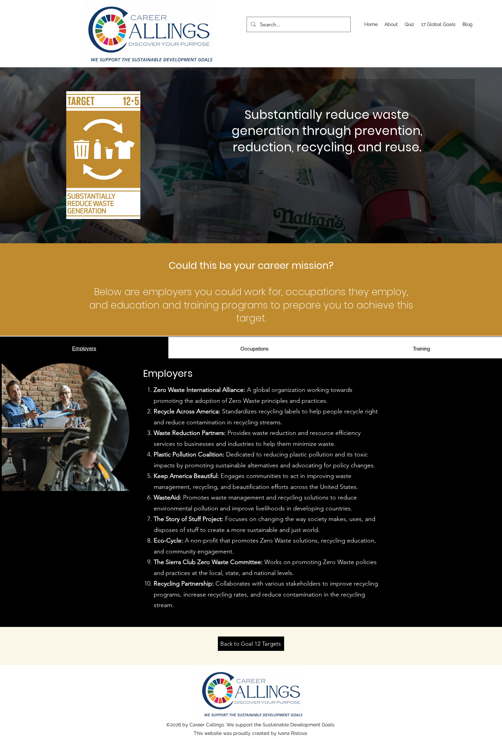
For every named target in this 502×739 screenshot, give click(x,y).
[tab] (84, 347)
